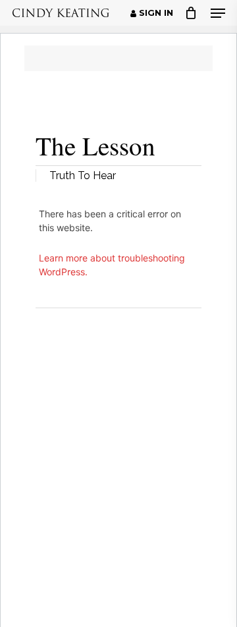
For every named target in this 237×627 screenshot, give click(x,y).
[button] (218, 13)
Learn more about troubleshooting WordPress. (112, 264)
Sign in (154, 13)
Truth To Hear (82, 175)
